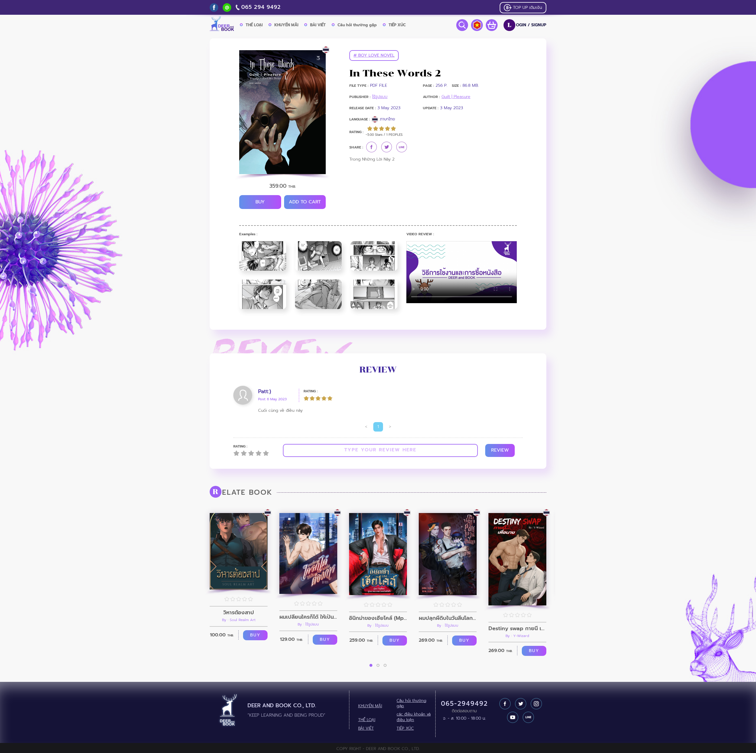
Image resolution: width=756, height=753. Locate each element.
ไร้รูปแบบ (379, 97)
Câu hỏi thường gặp (357, 25)
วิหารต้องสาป (238, 612)
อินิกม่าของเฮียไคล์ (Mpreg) (378, 618)
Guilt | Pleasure (455, 97)
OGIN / (527, 25)
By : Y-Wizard (517, 635)
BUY (260, 201)
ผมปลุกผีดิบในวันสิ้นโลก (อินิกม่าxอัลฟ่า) (448, 618)
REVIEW (500, 450)
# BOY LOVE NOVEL (374, 55)
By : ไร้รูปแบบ (308, 624)
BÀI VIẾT (318, 25)
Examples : (248, 234)
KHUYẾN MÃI (286, 25)
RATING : (311, 391)
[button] (370, 665)
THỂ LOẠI (254, 25)
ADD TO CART (305, 201)
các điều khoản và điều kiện (414, 717)
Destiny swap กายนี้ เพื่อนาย (517, 628)
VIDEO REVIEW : (420, 234)
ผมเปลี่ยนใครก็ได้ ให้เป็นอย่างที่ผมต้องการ (308, 617)
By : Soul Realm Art (238, 620)
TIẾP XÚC (397, 25)
